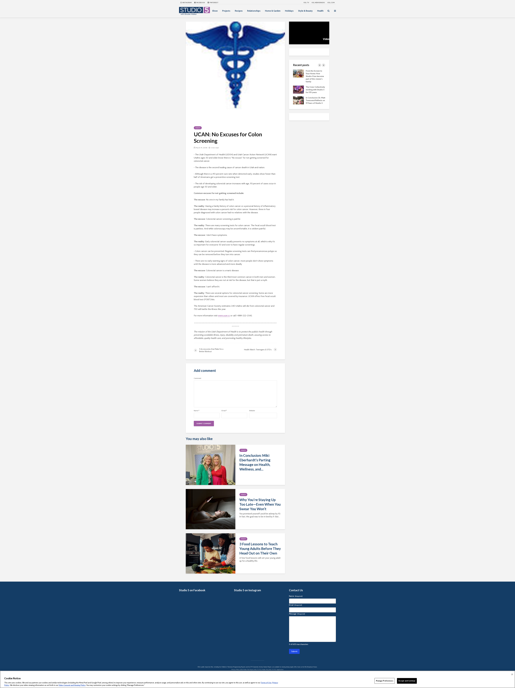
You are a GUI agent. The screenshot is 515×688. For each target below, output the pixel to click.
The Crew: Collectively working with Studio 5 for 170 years (315, 90)
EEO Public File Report (246, 669)
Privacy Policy (235, 669)
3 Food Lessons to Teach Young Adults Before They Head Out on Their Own (260, 548)
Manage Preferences (384, 681)
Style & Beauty (305, 11)
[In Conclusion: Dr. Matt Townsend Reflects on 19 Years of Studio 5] (298, 100)
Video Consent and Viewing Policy (72, 685)
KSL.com (331, 2)
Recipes (239, 11)
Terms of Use (266, 683)
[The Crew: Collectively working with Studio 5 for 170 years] (298, 89)
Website (252, 410)
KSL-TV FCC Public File (261, 669)
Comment (197, 378)
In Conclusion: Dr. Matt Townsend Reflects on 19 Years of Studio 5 (315, 100)
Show (215, 11)
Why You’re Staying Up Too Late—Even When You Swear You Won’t (260, 504)
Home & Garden (272, 11)
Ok (512, 674)
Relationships (253, 11)
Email (224, 410)
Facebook (200, 2)
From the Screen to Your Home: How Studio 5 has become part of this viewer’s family (315, 76)
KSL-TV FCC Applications (276, 669)
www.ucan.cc (224, 315)
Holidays (289, 11)
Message (297, 614)
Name (196, 410)
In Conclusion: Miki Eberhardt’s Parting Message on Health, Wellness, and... (254, 462)
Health (320, 11)
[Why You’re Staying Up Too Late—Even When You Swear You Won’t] (210, 509)
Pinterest (213, 2)
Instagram (187, 2)
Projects (226, 11)
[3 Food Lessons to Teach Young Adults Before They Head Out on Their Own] (210, 553)
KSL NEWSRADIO (318, 2)
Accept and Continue (406, 681)
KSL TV (306, 2)
